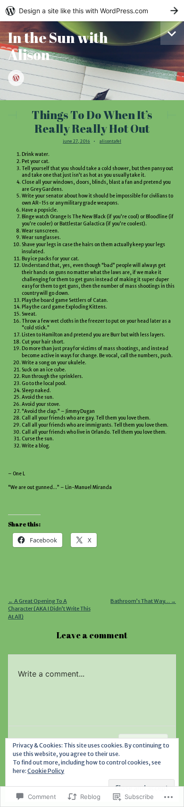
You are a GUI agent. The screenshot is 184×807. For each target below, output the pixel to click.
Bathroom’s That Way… (143, 601)
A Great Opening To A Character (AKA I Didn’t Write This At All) (49, 609)
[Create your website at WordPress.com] (92, 10)
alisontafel (110, 141)
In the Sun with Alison (58, 46)
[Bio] (16, 78)
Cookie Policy (45, 770)
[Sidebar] (172, 33)
